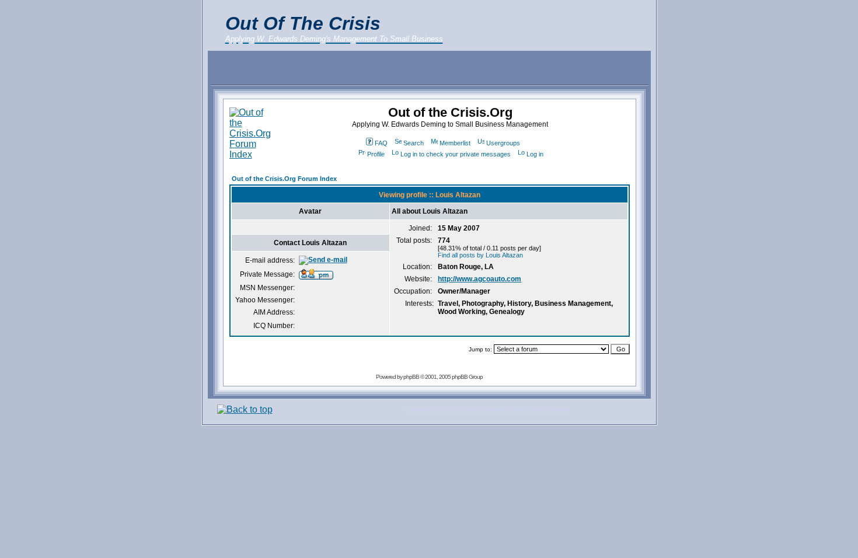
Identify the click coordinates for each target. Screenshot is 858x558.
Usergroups (503, 143)
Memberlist (455, 143)
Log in (534, 154)
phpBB (411, 377)
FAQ (381, 143)
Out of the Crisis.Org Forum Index (284, 178)
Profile (376, 154)
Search (413, 143)
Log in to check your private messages (455, 154)
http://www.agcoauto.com (479, 279)
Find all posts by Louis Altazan (480, 255)
